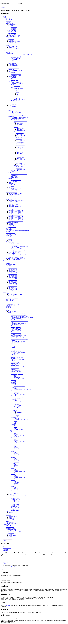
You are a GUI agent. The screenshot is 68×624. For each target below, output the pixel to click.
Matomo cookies (7, 605)
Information (13, 322)
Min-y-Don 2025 (12, 33)
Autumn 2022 (14, 410)
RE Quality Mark (14, 80)
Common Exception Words (17, 374)
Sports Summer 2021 (12, 286)
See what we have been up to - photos (19, 335)
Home (4, 16)
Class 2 (10, 237)
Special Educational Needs (11, 192)
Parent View (8, 301)
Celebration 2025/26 (12, 517)
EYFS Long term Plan (16, 74)
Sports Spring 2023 (12, 280)
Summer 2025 (14, 390)
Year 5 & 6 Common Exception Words (19, 495)
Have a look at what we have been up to (19, 339)
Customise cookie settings (16, 582)
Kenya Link (11, 533)
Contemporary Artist (20, 125)
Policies (10, 43)
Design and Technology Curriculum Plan (19, 117)
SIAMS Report (9, 231)
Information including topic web (18, 341)
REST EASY (11, 39)
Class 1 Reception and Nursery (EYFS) (16, 313)
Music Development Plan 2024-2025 (19, 174)
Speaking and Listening (16, 100)
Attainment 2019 (12, 225)
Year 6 (17, 96)
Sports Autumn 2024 (12, 274)
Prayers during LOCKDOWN (14, 531)
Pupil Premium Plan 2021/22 (14, 206)
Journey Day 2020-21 (13, 535)
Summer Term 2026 (15, 499)
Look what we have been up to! (18, 359)
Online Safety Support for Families (15, 257)
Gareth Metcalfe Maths (16, 58)
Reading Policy (17, 86)
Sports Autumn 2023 (12, 277)
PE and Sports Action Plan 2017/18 (15, 218)
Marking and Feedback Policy (17, 248)
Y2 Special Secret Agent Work (22, 419)
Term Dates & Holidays (11, 264)
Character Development (13, 65)
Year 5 (17, 95)
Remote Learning (9, 53)
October (15, 156)
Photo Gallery (17, 392)
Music (9, 172)
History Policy (14, 189)
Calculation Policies (12, 66)
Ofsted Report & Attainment (12, 222)
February (16, 127)
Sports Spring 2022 (12, 283)
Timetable (16, 434)
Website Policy (6, 562)
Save (12, 622)
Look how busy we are (16, 324)
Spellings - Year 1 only (16, 371)
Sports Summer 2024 (12, 275)
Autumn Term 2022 (15, 507)
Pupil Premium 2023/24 (13, 204)
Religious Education (12, 76)
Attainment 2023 (12, 224)
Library (7, 521)
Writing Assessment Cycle (19, 99)
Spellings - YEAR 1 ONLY (17, 357)
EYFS (9, 71)
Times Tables (16, 449)
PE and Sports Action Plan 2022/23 (15, 212)
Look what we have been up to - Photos (19, 316)
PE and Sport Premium (10, 207)
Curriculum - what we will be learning (19, 319)
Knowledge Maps (17, 405)
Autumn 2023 (14, 395)
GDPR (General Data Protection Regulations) (15, 258)
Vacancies (8, 22)
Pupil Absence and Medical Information (14, 295)
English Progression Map (16, 82)
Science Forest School (18, 407)
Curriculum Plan (14, 77)
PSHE (9, 110)
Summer (13, 443)
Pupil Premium (9, 199)
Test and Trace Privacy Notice (14, 259)
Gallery (15, 376)
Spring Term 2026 (15, 498)
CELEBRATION (17, 398)
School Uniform (9, 300)
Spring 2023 (13, 417)
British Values (9, 235)
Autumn (13, 431)
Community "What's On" (11, 290)
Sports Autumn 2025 (12, 270)
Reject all (3, 582)
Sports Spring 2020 (12, 289)
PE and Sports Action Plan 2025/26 (15, 209)
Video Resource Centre (11, 305)
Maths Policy (14, 104)
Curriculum (8, 62)
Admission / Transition (10, 233)
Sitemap (5, 559)
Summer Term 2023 (15, 510)
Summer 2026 (14, 29)
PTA (7, 302)
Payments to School (10, 299)
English (10, 81)
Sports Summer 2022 (12, 282)
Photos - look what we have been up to (19, 331)
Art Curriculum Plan (15, 170)
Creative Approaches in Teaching (15, 70)
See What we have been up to (17, 345)
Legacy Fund (11, 47)
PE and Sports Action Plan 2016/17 (15, 219)
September (16, 151)
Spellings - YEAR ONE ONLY (18, 349)
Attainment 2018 (12, 227)
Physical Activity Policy (16, 180)
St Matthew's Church (10, 528)
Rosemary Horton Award (13, 48)
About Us (5, 17)
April (15, 136)
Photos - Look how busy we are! (18, 328)
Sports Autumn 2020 (12, 288)
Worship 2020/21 (12, 530)
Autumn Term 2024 (15, 500)
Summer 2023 (14, 424)
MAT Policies (9, 51)
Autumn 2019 (11, 518)
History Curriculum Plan (16, 188)
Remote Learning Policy (13, 252)
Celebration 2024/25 (12, 516)
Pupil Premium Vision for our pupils (16, 200)
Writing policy (17, 98)
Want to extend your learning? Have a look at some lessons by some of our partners (25, 55)
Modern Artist (19, 124)
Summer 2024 (14, 403)
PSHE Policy (14, 111)
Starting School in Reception (12, 298)
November (16, 160)
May (15, 141)
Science (10, 105)
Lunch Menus (9, 293)
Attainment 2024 (12, 223)
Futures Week (11, 69)
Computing (10, 109)
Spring (12, 437)
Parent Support (11, 37)
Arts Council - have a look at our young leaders (18, 254)
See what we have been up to (17, 342)
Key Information (6, 49)
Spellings (16, 413)
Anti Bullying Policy (15, 243)
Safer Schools (9, 229)
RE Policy (13, 78)
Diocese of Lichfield (10, 527)
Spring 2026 (13, 28)
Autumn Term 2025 (15, 496)
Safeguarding (8, 228)
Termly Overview (15, 358)
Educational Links (9, 522)
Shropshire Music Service (16, 57)
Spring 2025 (13, 387)
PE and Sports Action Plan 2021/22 (15, 213)
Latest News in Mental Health (14, 41)
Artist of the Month (15, 119)
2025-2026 (10, 512)
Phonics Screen (17, 377)
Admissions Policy (12, 234)
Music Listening (14, 177)
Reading (13, 84)
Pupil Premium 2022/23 (13, 205)
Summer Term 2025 (15, 503)
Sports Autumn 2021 (12, 284)
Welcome (8, 18)
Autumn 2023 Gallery (18, 396)
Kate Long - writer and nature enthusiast (19, 60)
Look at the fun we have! (13, 311)
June (15, 146)
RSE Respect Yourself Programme (18, 115)
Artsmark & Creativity (10, 253)
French (9, 182)
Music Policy (14, 176)
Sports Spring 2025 (12, 272)
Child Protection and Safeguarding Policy (20, 246)
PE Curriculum (14, 181)
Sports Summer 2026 (12, 268)
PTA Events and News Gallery (12, 304)
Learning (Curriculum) (16, 327)
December (16, 165)
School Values (6, 524)
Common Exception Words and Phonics (22, 389)
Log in (4, 540)
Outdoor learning (14, 346)
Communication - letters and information (19, 325)
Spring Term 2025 (15, 501)
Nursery (7, 310)
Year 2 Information (18, 401)
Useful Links (8, 307)
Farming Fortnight (12, 63)
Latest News (8, 265)
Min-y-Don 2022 (12, 30)
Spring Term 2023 (15, 509)
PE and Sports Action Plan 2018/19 (15, 217)
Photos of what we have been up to (18, 315)
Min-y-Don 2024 (12, 31)
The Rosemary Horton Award (12, 46)
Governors (8, 52)
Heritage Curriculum (12, 64)
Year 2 (17, 92)
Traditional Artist (20, 123)
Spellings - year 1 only (16, 363)
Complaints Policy (15, 247)
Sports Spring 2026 (12, 269)
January (15, 122)
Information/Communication (17, 356)
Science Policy (14, 107)
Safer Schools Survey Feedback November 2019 (18, 230)
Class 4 (10, 240)
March (15, 131)
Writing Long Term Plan (19, 88)
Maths (9, 101)
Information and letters (16, 318)
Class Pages (8, 312)
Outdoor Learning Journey (14, 35)
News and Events (7, 260)
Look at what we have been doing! (18, 366)
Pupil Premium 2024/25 (13, 202)
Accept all (8, 582)
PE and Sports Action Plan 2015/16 (15, 221)
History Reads (14, 190)
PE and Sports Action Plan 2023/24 (15, 211)
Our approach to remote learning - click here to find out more (21, 54)
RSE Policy (13, 113)
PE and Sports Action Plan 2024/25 (15, 210)
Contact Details (9, 19)
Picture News (14, 59)
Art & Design (11, 116)
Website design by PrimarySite (9, 566)
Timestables (16, 436)
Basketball (5, 550)
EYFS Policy (14, 72)
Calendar (8, 263)
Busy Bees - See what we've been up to (19, 352)
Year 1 (17, 90)
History (10, 187)
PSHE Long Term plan (16, 112)
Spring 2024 (13, 399)
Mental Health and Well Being (12, 36)
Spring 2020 (11, 519)
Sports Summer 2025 (12, 271)
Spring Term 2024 (15, 505)
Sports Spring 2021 (12, 287)
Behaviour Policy (14, 245)
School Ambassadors (10, 513)
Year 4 (17, 94)
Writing (12, 87)
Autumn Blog (14, 27)
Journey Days (9, 534)
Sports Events (9, 266)
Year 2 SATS (16, 404)
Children (5, 309)
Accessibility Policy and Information (18, 196)
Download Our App (7, 539)
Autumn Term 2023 (15, 504)
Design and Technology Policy (17, 118)
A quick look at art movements (20, 121)
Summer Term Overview (16, 351)
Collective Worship (10, 525)
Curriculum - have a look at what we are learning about (22, 317)
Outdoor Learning (9, 23)
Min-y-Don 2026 (12, 34)
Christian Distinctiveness (11, 529)
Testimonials (8, 306)
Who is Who (11, 40)
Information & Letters (15, 370)
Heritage (7, 45)
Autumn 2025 (14, 375)
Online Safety (9, 256)
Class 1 (10, 236)
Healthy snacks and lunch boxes (15, 294)
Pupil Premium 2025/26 (13, 201)
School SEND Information (14, 194)
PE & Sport (10, 178)
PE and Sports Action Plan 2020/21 (15, 215)
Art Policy (13, 171)
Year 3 (17, 93)
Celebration (13, 340)
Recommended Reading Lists (17, 83)
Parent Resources (12, 42)
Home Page (3, 7)
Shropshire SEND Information (14, 198)
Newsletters (8, 262)
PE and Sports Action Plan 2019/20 (15, 216)
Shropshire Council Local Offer (15, 193)
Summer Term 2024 (15, 506)
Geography (10, 183)
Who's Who (8, 21)
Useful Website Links (18, 429)
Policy (12, 186)
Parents (4, 292)
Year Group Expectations (13, 68)
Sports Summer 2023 (12, 278)
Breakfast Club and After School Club (14, 296)
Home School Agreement (16, 251)
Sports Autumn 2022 (12, 281)
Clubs (7, 511)
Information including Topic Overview (19, 337)
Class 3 (10, 239)
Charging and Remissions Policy (18, 249)
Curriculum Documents (16, 75)
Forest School (11, 25)
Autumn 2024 (14, 383)
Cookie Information (7, 560)
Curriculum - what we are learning (18, 323)
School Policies (11, 242)
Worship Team (9, 536)
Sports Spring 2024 (12, 276)
